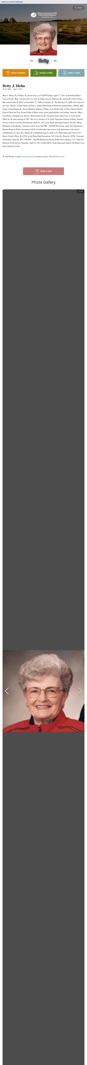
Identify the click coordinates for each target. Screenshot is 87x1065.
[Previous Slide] (7, 691)
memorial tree (28, 156)
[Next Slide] (80, 691)
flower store (60, 156)
